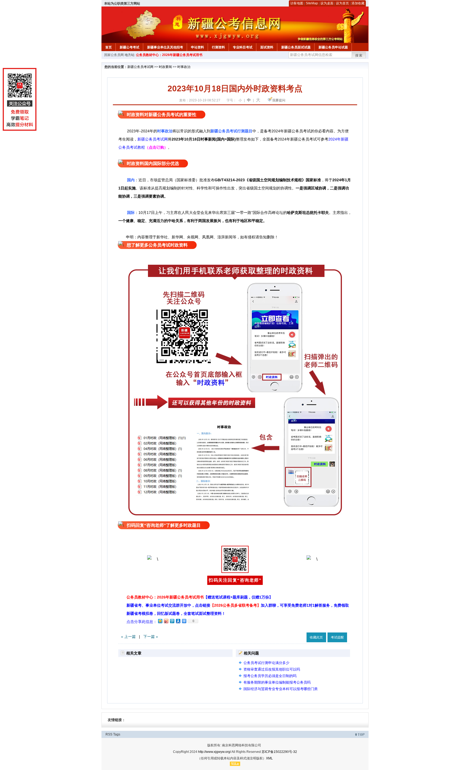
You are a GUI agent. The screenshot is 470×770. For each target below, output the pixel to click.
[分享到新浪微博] (166, 621)
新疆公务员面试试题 (296, 47)
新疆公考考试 (129, 47)
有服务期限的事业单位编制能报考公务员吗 (277, 682)
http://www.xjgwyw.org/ (214, 752)
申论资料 (197, 47)
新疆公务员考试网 (140, 67)
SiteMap (312, 3)
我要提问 (278, 100)
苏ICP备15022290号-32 (279, 752)
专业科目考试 (242, 47)
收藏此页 (316, 637)
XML (269, 758)
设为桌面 (326, 3)
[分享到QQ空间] (160, 621)
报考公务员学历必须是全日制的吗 (269, 676)
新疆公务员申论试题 (333, 47)
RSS (109, 734)
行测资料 (218, 47)
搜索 (359, 55)
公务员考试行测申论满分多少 (266, 663)
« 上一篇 (128, 636)
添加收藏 (357, 3)
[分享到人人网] (178, 621)
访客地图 (296, 3)
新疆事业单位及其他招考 (165, 47)
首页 (108, 47)
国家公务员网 (114, 55)
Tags (116, 734)
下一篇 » (150, 636)
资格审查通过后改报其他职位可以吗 (271, 669)
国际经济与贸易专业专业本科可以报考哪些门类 (280, 689)
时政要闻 (165, 67)
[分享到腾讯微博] (172, 621)
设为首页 (342, 3)
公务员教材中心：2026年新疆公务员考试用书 (169, 55)
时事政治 (183, 67)
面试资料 (266, 47)
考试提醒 (337, 637)
